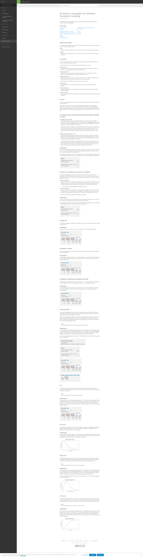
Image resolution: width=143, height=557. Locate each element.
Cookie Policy (23, 555)
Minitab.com (64, 540)
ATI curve (79, 33)
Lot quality (62, 28)
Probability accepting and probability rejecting (86, 27)
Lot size (61, 30)
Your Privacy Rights (85, 554)
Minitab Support (25, 1)
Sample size (62, 36)
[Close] (141, 555)
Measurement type (63, 27)
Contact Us (86, 540)
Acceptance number (63, 37)
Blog (81, 540)
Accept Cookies (100, 554)
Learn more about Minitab (64, 18)
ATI (77, 30)
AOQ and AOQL (80, 28)
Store (77, 540)
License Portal (70, 540)
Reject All (92, 554)
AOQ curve (79, 32)
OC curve (79, 31)
